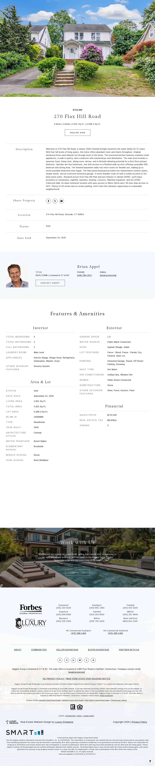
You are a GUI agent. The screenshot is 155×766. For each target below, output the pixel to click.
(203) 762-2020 (96, 621)
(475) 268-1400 (78, 633)
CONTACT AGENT (50, 283)
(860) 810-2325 (130, 621)
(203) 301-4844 (130, 615)
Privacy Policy (139, 722)
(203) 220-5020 (63, 608)
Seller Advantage (67, 650)
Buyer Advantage (98, 650)
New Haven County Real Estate (97, 700)
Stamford (63, 612)
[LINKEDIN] (73, 660)
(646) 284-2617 (84, 275)
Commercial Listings (119, 700)
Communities (39, 650)
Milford (130, 612)
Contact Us (77, 573)
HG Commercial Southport (78, 631)
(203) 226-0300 (63, 621)
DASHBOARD (70, 716)
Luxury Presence (64, 722)
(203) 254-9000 (96, 615)
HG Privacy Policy (53, 679)
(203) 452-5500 (130, 608)
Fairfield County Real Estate (50, 700)
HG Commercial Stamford (115, 631)
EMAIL (79, 716)
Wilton (97, 618)
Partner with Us (129, 650)
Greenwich (63, 605)
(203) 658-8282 (63, 615)
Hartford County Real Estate (73, 700)
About (18, 650)
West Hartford (130, 618)
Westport (63, 618)
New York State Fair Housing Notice (88, 679)
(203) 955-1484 (96, 608)
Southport (97, 605)
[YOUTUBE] (80, 660)
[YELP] (86, 660)
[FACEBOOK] (60, 660)
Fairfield (97, 612)
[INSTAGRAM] (66, 660)
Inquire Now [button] (77, 133)
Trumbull (130, 605)
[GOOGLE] (93, 660)
